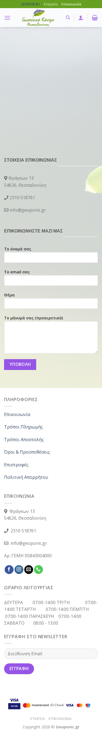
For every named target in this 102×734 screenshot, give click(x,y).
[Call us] (38, 569)
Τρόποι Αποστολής (24, 440)
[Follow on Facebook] (9, 569)
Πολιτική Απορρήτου (26, 477)
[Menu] (7, 17)
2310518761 (30, 4)
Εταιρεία (51, 4)
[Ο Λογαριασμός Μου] (81, 18)
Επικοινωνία (71, 4)
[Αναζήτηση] (68, 17)
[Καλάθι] (95, 18)
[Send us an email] (28, 569)
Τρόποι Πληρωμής (23, 427)
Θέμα (9, 294)
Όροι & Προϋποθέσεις (27, 452)
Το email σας (17, 271)
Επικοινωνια (60, 718)
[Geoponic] (38, 17)
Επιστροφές (16, 465)
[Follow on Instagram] (18, 569)
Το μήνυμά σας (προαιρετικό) (33, 317)
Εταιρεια (37, 718)
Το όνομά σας (17, 248)
